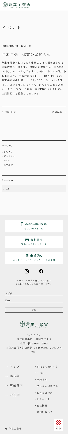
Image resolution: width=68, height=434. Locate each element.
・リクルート (42, 399)
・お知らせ (40, 379)
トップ (15, 367)
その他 (7, 160)
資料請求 (34, 242)
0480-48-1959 (35, 226)
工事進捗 (8, 164)
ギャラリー (9, 156)
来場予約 (34, 257)
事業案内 (16, 385)
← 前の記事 (9, 112)
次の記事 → (59, 112)
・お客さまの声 (43, 392)
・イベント (40, 373)
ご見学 (15, 395)
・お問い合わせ (43, 412)
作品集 (15, 376)
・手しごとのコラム (46, 386)
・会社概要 (40, 405)
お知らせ (8, 152)
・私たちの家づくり (46, 366)
